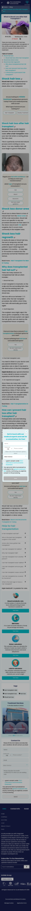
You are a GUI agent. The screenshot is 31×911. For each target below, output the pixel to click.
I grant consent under (14, 463)
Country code (7, 447)
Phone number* (17, 447)
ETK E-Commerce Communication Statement (14, 463)
